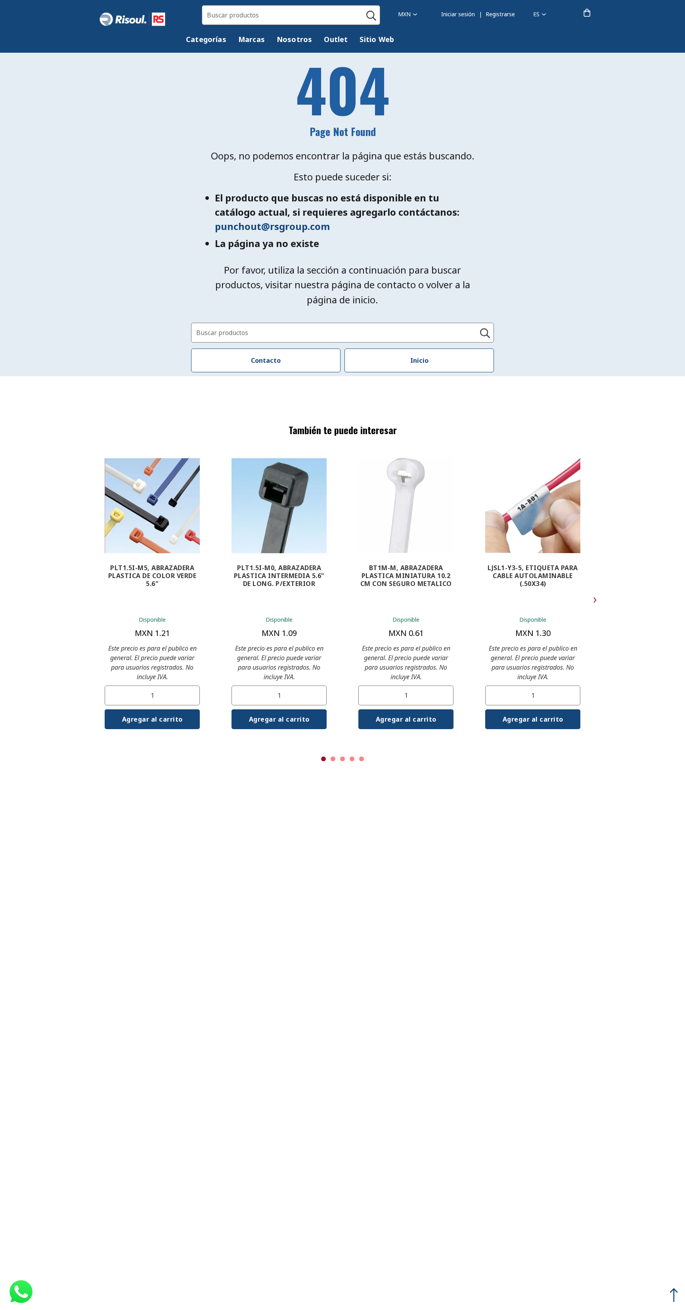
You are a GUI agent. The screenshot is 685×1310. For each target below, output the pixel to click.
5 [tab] (361, 759)
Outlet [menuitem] (336, 39)
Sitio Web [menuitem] (377, 39)
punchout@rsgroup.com (272, 226)
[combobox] (291, 15)
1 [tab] (323, 759)
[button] (407, 14)
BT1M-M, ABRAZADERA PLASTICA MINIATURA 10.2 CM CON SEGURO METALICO (406, 576)
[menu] (296, 41)
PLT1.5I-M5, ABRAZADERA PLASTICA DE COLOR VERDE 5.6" (152, 576)
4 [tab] (352, 759)
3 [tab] (342, 759)
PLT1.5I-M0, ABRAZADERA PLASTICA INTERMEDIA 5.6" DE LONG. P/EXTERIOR (279, 576)
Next (595, 600)
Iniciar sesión (458, 14)
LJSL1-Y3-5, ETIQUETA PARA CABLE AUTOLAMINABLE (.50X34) (533, 576)
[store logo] (140, 19)
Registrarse (500, 14)
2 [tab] (333, 759)
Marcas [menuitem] (251, 39)
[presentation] (206, 40)
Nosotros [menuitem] (294, 39)
